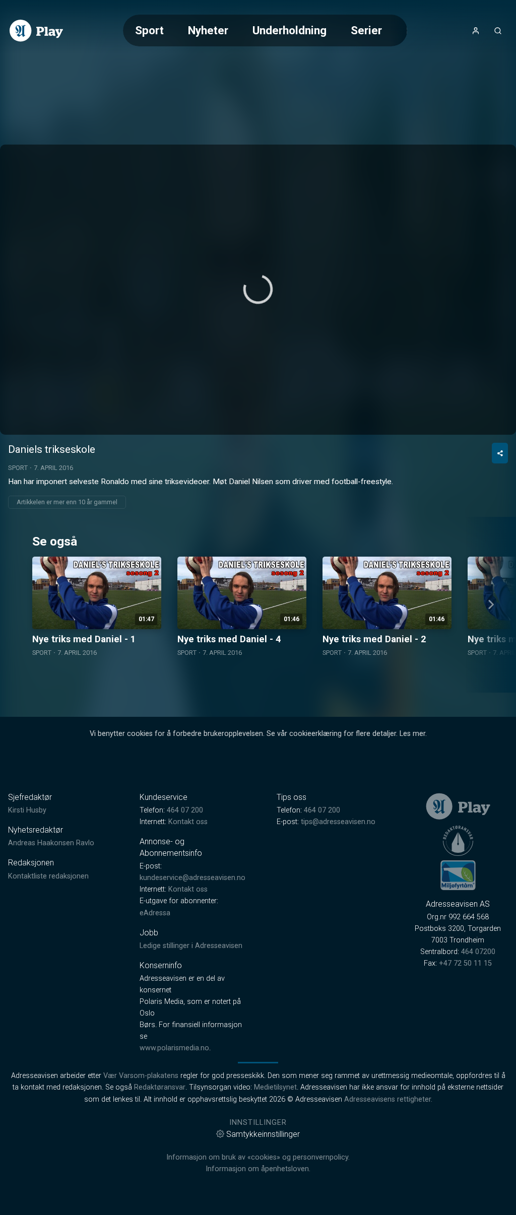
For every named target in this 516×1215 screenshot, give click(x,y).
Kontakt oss (188, 822)
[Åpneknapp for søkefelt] (498, 31)
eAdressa (155, 913)
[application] (258, 290)
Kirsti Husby (27, 810)
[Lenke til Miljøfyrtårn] (458, 875)
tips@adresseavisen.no (338, 822)
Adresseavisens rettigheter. (388, 1099)
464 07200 (478, 952)
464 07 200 (185, 810)
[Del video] (500, 453)
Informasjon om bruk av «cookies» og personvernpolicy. (258, 1157)
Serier (366, 30)
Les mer (412, 733)
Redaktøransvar (159, 1087)
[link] (36, 30)
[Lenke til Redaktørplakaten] (458, 841)
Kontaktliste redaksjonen (48, 876)
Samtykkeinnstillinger (263, 1134)
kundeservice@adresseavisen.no (192, 877)
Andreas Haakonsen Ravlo (51, 843)
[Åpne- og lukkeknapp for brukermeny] (476, 31)
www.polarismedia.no (174, 1048)
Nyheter (208, 30)
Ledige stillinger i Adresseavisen (191, 945)
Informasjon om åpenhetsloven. (258, 1169)
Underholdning (289, 30)
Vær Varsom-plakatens (140, 1075)
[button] (258, 289)
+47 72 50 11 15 (465, 963)
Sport (149, 30)
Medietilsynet (275, 1087)
